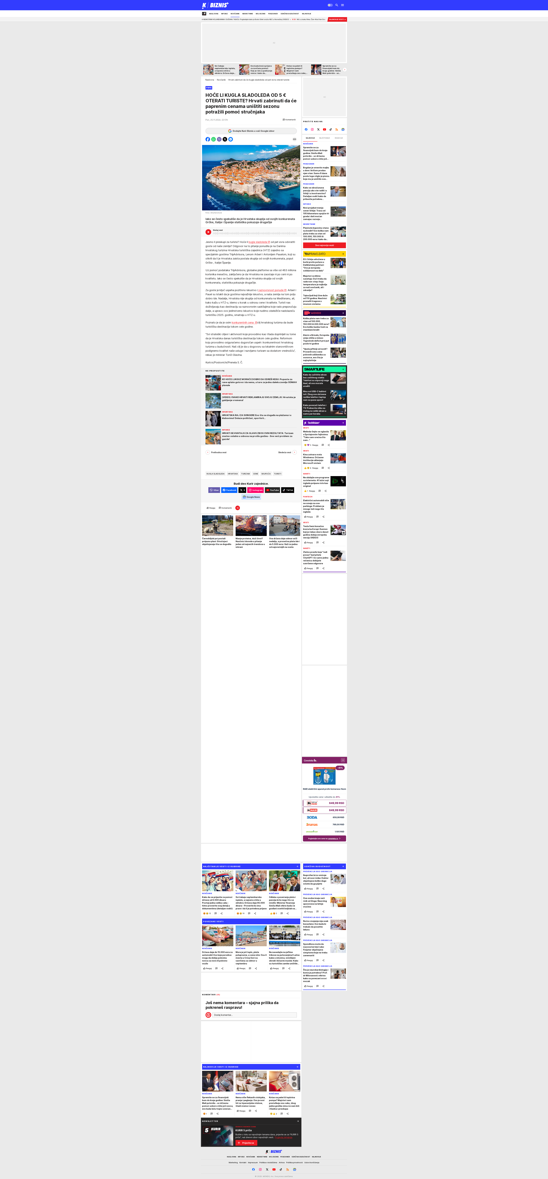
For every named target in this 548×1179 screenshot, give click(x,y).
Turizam (245, 474)
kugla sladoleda (258, 241)
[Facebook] (306, 129)
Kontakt (242, 1162)
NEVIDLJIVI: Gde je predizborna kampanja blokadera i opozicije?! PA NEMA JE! (307, 19)
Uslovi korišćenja (311, 1162)
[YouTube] (325, 129)
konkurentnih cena (243, 322)
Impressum (253, 1162)
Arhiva (282, 1162)
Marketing (233, 1162)
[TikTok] (331, 129)
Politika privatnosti (294, 1162)
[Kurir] (215, 5)
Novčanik (221, 80)
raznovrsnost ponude (271, 290)
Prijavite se (248, 1143)
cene (255, 474)
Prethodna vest (218, 452)
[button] (289, 119)
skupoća (266, 474)
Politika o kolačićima (268, 1162)
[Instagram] (312, 129)
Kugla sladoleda (215, 474)
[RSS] (337, 129)
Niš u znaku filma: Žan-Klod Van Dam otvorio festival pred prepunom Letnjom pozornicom (234, 19)
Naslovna (209, 80)
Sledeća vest (284, 452)
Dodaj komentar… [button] (223, 1015)
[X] (318, 129)
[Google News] (343, 129)
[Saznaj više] (298, 1121)
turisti (277, 474)
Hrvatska (233, 474)
